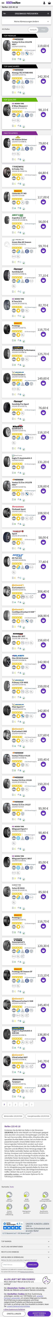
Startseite (5, 1186)
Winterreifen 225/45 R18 (13, 1116)
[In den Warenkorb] (43, 50)
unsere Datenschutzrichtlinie (18, 1306)
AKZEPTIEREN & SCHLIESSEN (39, 1314)
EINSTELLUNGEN (14, 1314)
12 (26, 1104)
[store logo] (14, 3)
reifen (43, 1158)
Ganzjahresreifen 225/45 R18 (38, 1116)
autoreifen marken (12, 1174)
